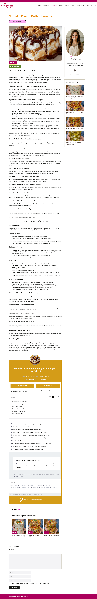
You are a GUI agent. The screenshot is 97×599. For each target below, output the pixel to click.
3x (58, 396)
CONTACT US (80, 5)
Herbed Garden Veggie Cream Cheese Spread (18, 536)
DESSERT (54, 5)
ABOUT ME (89, 5)
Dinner (14, 532)
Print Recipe (23, 385)
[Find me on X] (75, 70)
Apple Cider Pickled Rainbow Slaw (33, 536)
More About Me (75, 74)
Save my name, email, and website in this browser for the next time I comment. (30, 583)
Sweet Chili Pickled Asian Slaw (51, 536)
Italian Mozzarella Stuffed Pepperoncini (73, 143)
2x (55, 396)
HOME (39, 5)
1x (53, 396)
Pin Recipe (49, 385)
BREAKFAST (46, 5)
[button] (95, 5)
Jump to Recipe (15, 66)
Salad (30, 532)
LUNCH (73, 5)
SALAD (61, 5)
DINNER (67, 5)
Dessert (12, 63)
